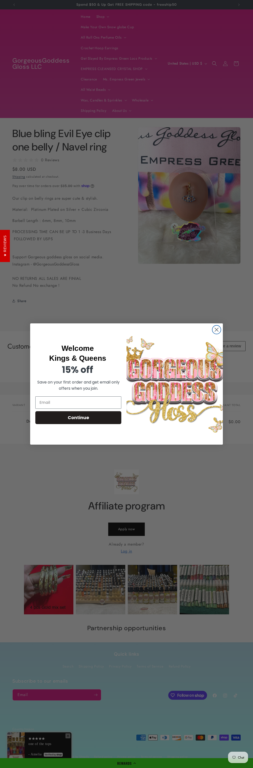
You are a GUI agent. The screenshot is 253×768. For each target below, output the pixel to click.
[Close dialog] (216, 329)
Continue (78, 417)
